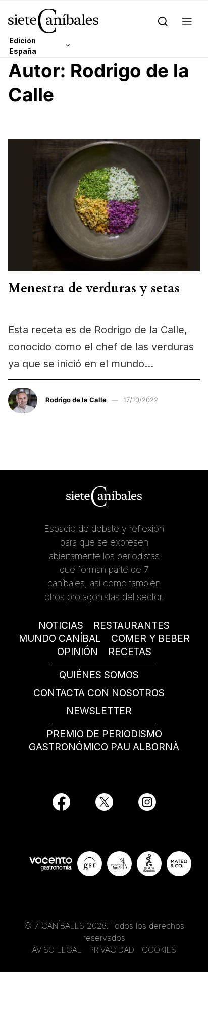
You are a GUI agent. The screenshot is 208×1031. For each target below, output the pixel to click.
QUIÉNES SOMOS (99, 675)
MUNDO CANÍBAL (60, 638)
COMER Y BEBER (150, 638)
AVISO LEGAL (57, 950)
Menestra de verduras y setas (94, 288)
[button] (187, 21)
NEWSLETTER (99, 711)
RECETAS (129, 652)
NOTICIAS (60, 625)
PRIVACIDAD (113, 950)
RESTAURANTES (131, 625)
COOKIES (159, 950)
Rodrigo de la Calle (76, 400)
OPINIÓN (77, 652)
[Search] (162, 21)
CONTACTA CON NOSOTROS (99, 693)
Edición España (22, 46)
